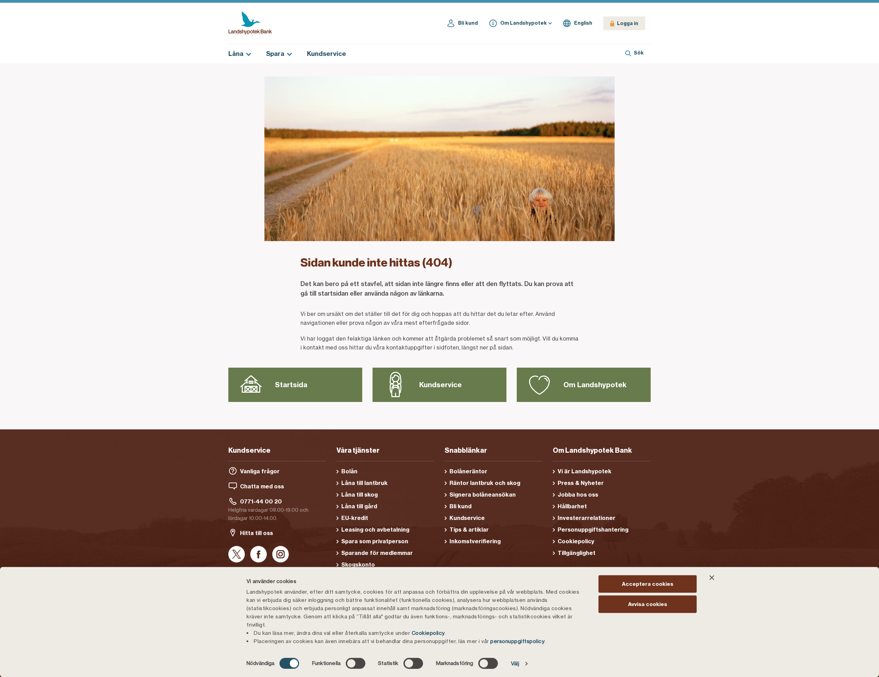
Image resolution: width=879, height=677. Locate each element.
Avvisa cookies (647, 604)
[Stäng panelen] (711, 577)
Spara (275, 54)
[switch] (355, 663)
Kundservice (326, 54)
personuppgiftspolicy (517, 641)
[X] (236, 554)
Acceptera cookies (647, 584)
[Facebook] (258, 554)
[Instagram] (280, 554)
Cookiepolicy (428, 633)
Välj (515, 663)
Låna (235, 54)
